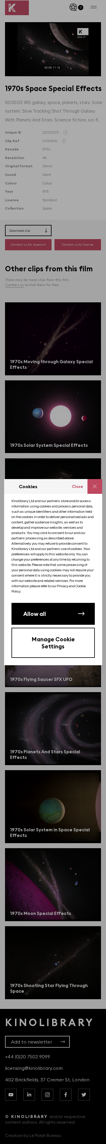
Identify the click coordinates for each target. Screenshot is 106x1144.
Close (77, 486)
